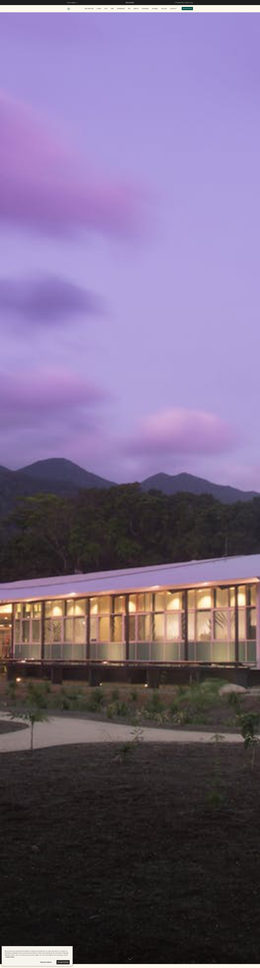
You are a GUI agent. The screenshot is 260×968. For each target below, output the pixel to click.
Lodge (99, 8)
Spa (129, 8)
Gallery (164, 8)
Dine (112, 8)
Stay (106, 8)
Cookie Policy (9, 957)
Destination (89, 8)
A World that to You (183, 3)
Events (136, 8)
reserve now (187, 8)
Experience (121, 8)
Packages (145, 8)
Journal (155, 8)
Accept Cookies (63, 962)
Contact (173, 8)
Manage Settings (46, 962)
